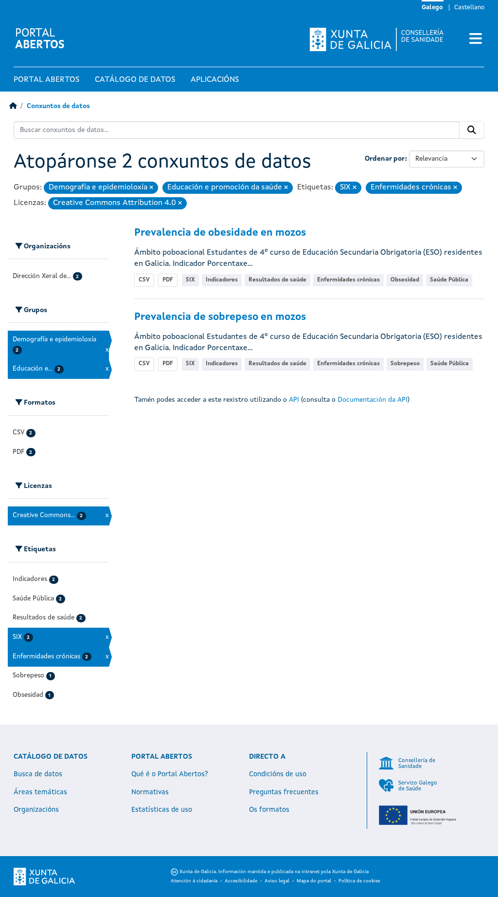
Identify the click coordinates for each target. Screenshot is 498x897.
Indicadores (222, 280)
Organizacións (36, 809)
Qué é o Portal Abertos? (169, 774)
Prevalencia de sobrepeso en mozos (220, 317)
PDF (167, 280)
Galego (432, 7)
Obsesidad (405, 280)
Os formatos (269, 809)
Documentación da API (373, 399)
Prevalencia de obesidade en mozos (220, 233)
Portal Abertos (46, 80)
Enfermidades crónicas (348, 280)
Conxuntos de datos (58, 106)
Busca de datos (38, 774)
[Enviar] (471, 130)
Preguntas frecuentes (284, 792)
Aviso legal (277, 880)
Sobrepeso (405, 364)
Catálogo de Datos (135, 80)
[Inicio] (13, 106)
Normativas (150, 792)
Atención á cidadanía (194, 880)
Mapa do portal (314, 880)
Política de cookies (359, 880)
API (294, 399)
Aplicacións (215, 80)
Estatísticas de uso (161, 809)
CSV (144, 280)
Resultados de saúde (277, 280)
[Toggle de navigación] (475, 39)
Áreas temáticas (40, 792)
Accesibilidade (241, 880)
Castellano (469, 7)
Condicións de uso (277, 774)
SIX (190, 280)
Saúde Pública (449, 280)
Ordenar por (385, 158)
